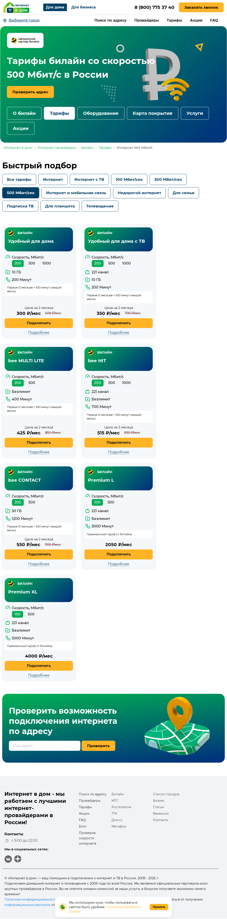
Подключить (39, 323)
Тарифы (174, 20)
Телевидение (100, 206)
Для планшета (60, 206)
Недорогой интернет (139, 193)
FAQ (214, 20)
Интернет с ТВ (89, 179)
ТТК (114, 814)
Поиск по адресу (110, 20)
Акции (196, 20)
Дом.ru (117, 820)
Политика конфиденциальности (30, 899)
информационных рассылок (27, 905)
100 (97, 502)
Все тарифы (19, 179)
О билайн (24, 113)
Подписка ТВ (20, 206)
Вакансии (161, 814)
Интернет (53, 179)
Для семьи (183, 193)
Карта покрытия (152, 113)
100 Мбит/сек (129, 179)
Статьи (158, 807)
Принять (159, 907)
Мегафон (119, 826)
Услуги (195, 113)
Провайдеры (146, 20)
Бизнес (159, 801)
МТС (115, 801)
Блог (83, 826)
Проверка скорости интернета (87, 838)
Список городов (166, 794)
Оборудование (101, 113)
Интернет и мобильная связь (76, 193)
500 (31, 263)
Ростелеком (121, 807)
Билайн (118, 794)
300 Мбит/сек (168, 179)
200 (17, 263)
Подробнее (38, 332)
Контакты (160, 820)
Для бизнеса (83, 7)
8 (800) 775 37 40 (154, 7)
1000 (46, 263)
